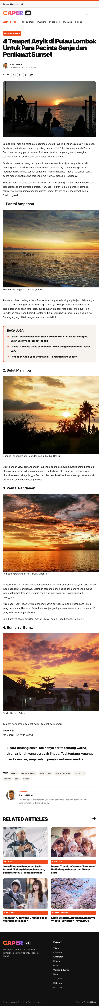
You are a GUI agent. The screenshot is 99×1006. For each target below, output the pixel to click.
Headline (8, 862)
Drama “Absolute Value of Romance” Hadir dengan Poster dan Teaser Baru (50, 348)
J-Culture (58, 978)
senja (17, 779)
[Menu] (93, 13)
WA (31, 75)
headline (14, 773)
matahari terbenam (62, 773)
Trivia (56, 948)
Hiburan (57, 961)
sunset (26, 779)
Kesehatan (58, 956)
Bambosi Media (90, 1002)
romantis (7, 779)
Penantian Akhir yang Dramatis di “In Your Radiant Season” (44, 356)
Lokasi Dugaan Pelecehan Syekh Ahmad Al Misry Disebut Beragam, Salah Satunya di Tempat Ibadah (49, 338)
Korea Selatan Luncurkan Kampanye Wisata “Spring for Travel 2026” (73, 919)
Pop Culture (59, 987)
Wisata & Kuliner (12, 33)
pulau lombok (79, 773)
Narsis (56, 974)
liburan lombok (45, 773)
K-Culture (57, 862)
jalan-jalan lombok (28, 773)
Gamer (56, 965)
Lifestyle (57, 952)
